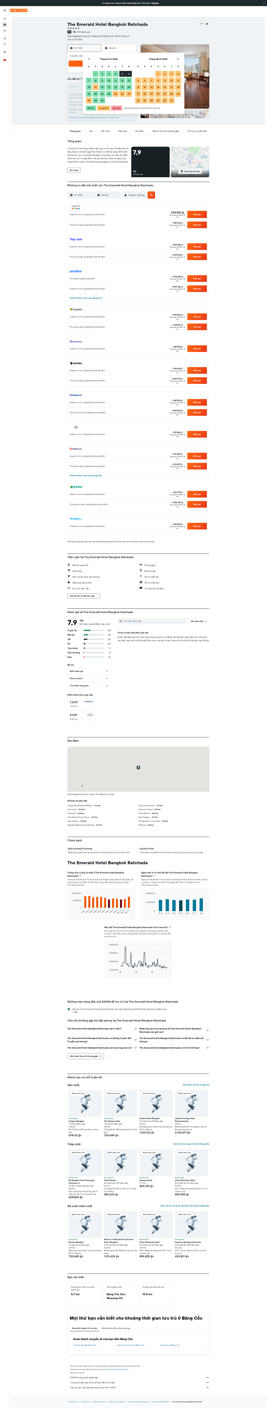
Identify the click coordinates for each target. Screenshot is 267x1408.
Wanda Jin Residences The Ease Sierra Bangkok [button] (118, 1240)
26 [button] (122, 93)
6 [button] (129, 73)
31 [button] (171, 100)
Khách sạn (85, 1402)
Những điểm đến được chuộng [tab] (116, 1328)
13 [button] (129, 80)
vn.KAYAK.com (72, 1402)
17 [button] (109, 87)
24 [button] (109, 93)
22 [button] (95, 93)
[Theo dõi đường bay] (4, 44)
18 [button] (116, 87)
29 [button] (95, 100)
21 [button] (89, 93)
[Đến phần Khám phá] (4, 38)
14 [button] (89, 87)
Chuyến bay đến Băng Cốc (85, 1345)
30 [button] (102, 100)
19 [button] (122, 87)
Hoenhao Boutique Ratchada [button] (188, 1242)
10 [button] (109, 80)
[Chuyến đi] (4, 52)
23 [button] (102, 93)
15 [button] (96, 87)
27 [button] (129, 93)
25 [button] (115, 93)
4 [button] (115, 73)
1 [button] (95, 73)
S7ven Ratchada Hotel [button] (185, 1180)
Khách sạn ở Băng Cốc (170, 1345)
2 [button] (102, 73)
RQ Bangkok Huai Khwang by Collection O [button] (82, 1181)
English (155, 3)
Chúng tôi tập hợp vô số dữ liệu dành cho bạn (92, 1382)
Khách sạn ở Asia (99, 1402)
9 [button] (102, 80)
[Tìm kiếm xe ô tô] (4, 30)
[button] (264, 3)
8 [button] (95, 80)
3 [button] (109, 73)
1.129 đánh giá (83, 32)
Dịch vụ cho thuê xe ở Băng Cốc (130, 1345)
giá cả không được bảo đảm (118, 1369)
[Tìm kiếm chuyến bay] (4, 19)
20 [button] (129, 87)
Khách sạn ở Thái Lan (117, 1402)
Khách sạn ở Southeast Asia (138, 1402)
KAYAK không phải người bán (84, 1377)
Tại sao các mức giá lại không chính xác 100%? (93, 1387)
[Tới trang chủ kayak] (18, 10)
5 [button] (122, 73)
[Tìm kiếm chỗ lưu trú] (4, 24)
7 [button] (88, 80)
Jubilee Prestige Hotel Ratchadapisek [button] (185, 1119)
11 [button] (115, 80)
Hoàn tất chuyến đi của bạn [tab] (84, 1328)
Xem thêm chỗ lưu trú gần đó (196, 1085)
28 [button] (89, 100)
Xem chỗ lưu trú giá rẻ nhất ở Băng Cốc (191, 1144)
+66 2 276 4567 (74, 39)
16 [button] (102, 87)
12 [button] (122, 80)
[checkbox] (81, 704)
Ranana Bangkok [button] (76, 1242)
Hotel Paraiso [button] (110, 1180)
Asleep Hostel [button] (145, 1180)
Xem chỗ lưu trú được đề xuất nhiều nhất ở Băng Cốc (184, 1206)
